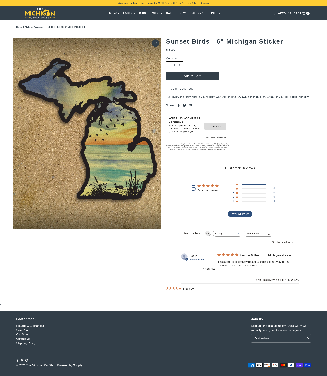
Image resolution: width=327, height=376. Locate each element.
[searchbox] (193, 233)
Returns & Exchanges (30, 325)
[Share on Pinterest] (190, 105)
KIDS (142, 13)
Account (284, 13)
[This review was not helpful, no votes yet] (295, 280)
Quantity (171, 58)
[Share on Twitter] (184, 105)
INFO (214, 13)
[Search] (273, 13)
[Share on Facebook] (178, 105)
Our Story (22, 334)
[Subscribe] (306, 338)
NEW (183, 13)
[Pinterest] (22, 360)
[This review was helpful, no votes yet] (289, 280)
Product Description (182, 88)
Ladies (128, 13)
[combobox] (227, 234)
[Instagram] (26, 360)
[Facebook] (17, 360)
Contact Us (23, 338)
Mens (113, 13)
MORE (156, 13)
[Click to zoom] (155, 43)
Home (19, 27)
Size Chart (23, 330)
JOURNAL (198, 13)
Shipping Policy (26, 343)
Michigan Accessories (35, 27)
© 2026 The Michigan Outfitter (35, 365)
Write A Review (240, 213)
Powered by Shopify (70, 365)
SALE (170, 13)
